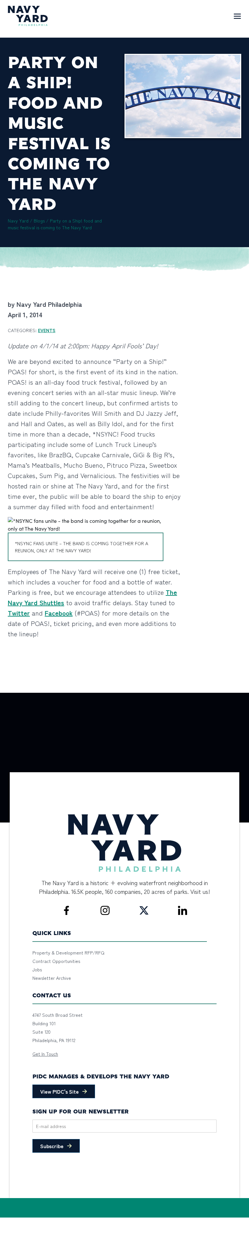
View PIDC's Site (59, 1091)
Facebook (59, 613)
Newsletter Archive (51, 978)
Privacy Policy (44, 1221)
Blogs (39, 220)
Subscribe (52, 1146)
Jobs (37, 969)
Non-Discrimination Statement (93, 1221)
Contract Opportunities (56, 961)
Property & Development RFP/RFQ (68, 952)
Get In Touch (45, 1054)
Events (46, 330)
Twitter (19, 613)
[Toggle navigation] (237, 16)
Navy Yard (18, 220)
